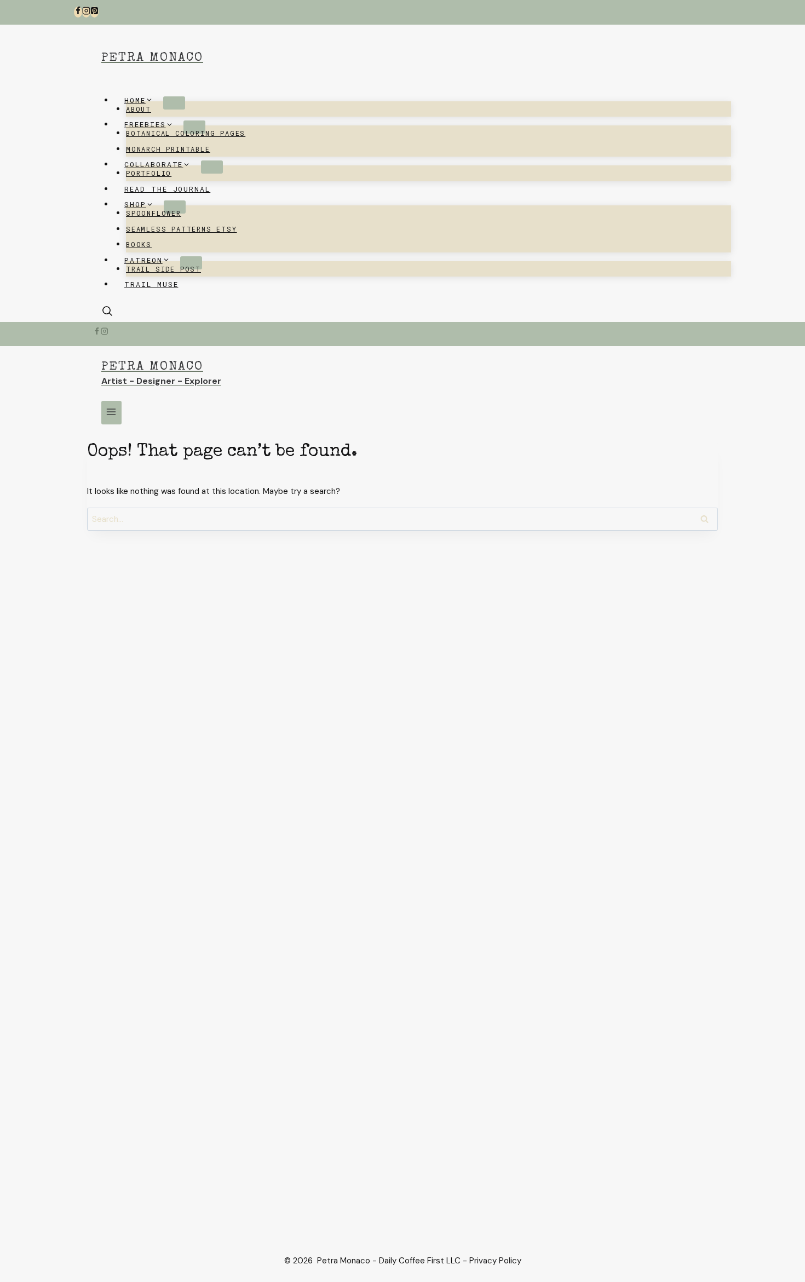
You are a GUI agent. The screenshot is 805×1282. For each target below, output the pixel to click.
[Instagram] (86, 12)
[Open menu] (111, 412)
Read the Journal (167, 189)
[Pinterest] (94, 12)
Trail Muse (151, 284)
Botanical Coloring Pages (185, 133)
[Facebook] (78, 12)
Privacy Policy (495, 1260)
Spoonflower (153, 213)
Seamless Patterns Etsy (181, 229)
